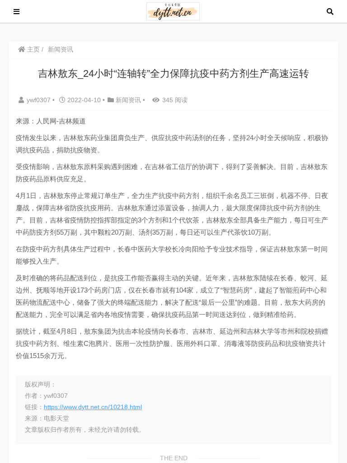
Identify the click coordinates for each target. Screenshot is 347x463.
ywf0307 (39, 100)
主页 (32, 49)
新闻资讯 (60, 49)
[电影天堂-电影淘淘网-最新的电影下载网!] (173, 10)
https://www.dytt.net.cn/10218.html (93, 407)
